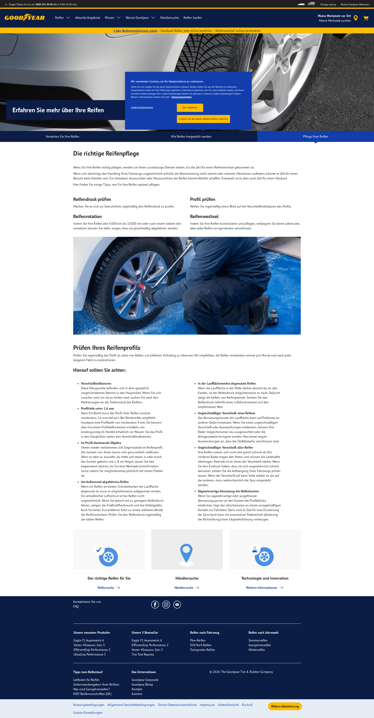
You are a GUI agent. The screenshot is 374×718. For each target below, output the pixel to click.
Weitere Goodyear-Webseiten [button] (355, 4)
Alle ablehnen (190, 107)
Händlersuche (184, 588)
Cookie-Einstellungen (142, 107)
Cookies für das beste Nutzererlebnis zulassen (203, 119)
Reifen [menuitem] (59, 18)
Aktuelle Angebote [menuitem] (87, 18)
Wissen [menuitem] (109, 18)
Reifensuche (106, 588)
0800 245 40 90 (44, 4)
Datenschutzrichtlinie (182, 97)
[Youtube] (177, 604)
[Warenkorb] (365, 18)
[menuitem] (301, 4)
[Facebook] (155, 604)
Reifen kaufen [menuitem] (192, 18)
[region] (188, 101)
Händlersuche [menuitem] (169, 18)
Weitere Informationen (261, 588)
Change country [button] (328, 4)
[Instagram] (166, 604)
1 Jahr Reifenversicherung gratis (135, 31)
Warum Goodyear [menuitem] (137, 18)
